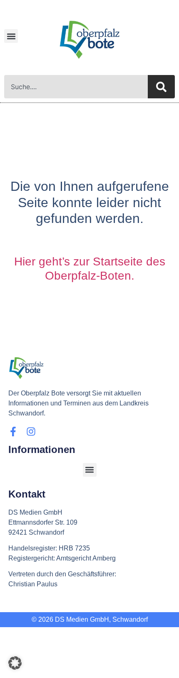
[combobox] (76, 86)
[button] (11, 36)
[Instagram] (31, 431)
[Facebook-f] (13, 431)
